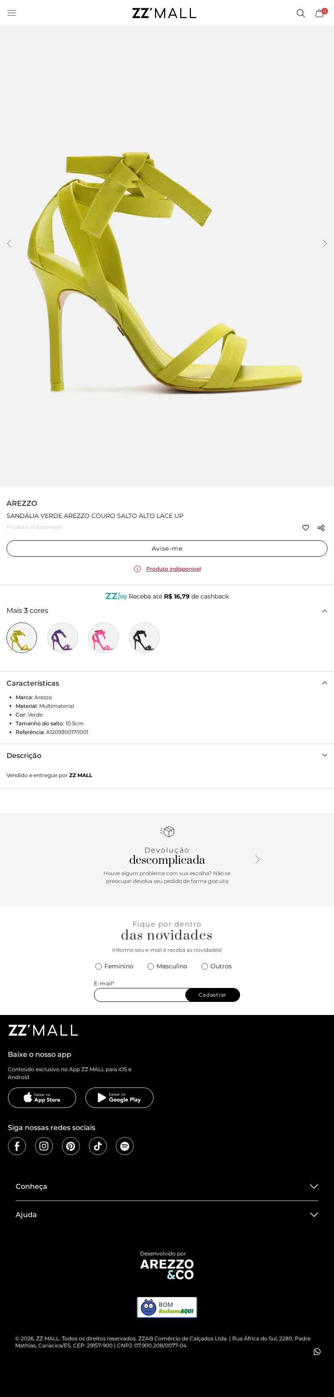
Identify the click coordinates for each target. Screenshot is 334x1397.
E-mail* (104, 983)
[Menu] (12, 13)
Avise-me (167, 548)
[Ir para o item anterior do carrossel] (9, 244)
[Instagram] (44, 1146)
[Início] (164, 13)
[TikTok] (98, 1146)
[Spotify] (125, 1146)
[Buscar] (300, 13)
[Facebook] (17, 1146)
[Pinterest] (71, 1146)
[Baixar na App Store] (42, 1097)
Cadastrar (213, 994)
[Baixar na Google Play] (119, 1097)
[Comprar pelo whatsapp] (317, 1351)
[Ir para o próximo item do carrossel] (325, 244)
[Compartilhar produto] (321, 528)
